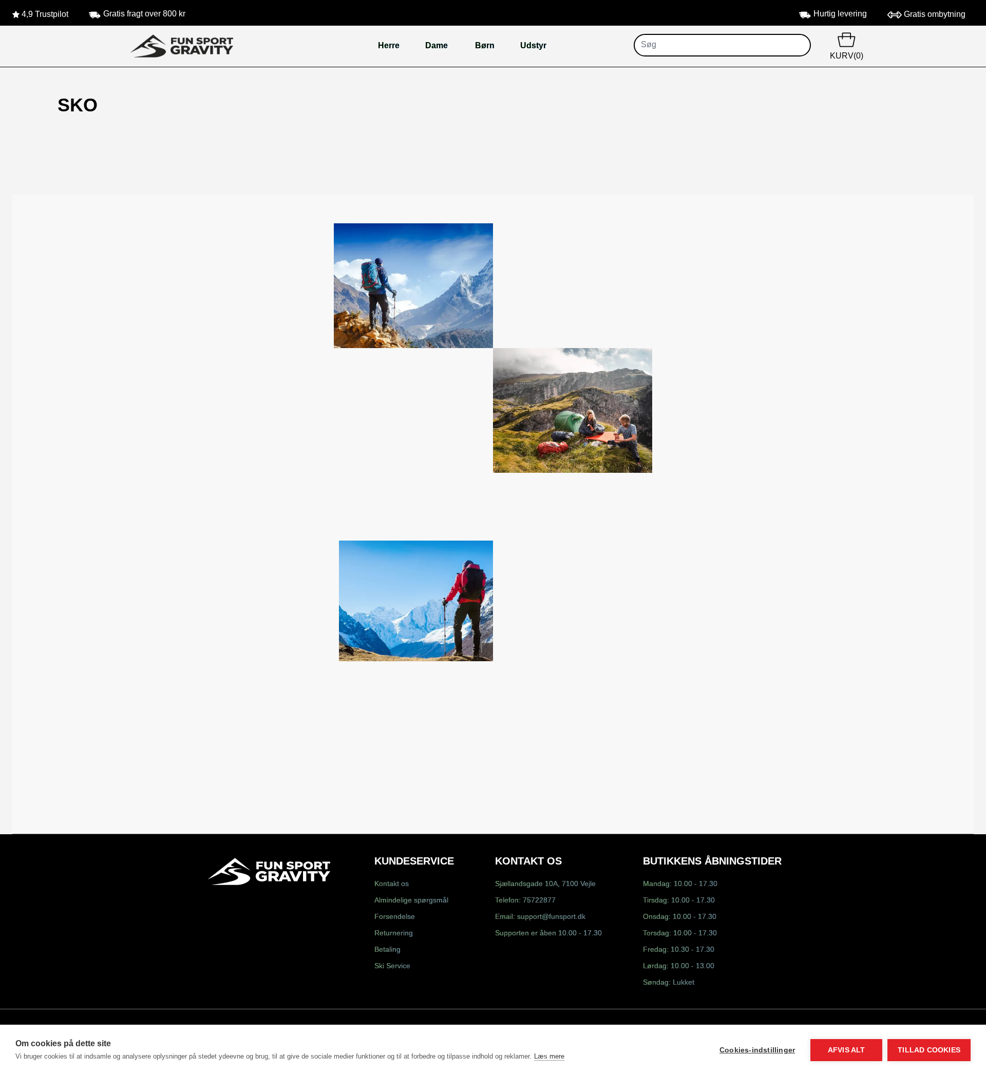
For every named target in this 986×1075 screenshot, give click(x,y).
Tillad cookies (929, 1050)
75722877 (539, 901)
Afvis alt (846, 1050)
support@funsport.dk (551, 917)
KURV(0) (846, 56)
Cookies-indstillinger (757, 1050)
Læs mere (549, 1056)
